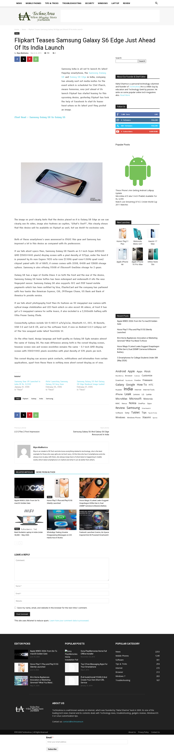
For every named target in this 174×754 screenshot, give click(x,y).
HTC (151, 384)
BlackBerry (119, 376)
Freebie (137, 380)
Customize (147, 375)
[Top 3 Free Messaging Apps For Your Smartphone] (72, 667)
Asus (147, 371)
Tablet (135, 412)
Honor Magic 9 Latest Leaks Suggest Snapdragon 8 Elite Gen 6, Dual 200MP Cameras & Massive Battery (93, 503)
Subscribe (153, 131)
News (19, 3)
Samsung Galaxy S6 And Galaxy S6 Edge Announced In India (91, 433)
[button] (156, 3)
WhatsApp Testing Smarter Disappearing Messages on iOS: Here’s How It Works (59, 535)
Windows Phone (134, 417)
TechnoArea (134, 86)
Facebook (129, 380)
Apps (139, 371)
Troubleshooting (71, 3)
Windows (103, 3)
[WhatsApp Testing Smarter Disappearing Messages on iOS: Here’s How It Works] (62, 520)
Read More (125, 95)
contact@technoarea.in (73, 721)
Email (49, 737)
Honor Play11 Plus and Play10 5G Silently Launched (134, 330)
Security (89, 3)
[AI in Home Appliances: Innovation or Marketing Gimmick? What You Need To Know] (21, 680)
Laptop (115, 3)
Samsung (49, 399)
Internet (138, 389)
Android (121, 371)
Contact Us (155, 732)
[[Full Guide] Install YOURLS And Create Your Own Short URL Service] (72, 680)
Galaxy (33, 399)
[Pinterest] (29, 59)
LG (143, 394)
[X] (23, 59)
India (41, 399)
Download (120, 380)
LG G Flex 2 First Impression (27, 431)
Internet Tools (149, 389)
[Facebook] (17, 59)
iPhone (119, 394)
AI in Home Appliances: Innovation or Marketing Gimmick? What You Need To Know (137, 339)
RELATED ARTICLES (24, 472)
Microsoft (135, 398)
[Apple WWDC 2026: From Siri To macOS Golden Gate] (29, 488)
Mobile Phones (33, 3)
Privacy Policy (143, 732)
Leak (128, 394)
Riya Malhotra (22, 53)
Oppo (149, 403)
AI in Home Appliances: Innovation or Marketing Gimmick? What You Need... (41, 680)
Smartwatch (146, 408)
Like (156, 114)
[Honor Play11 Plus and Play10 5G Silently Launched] (62, 488)
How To (142, 384)
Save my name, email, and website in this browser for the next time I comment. (52, 608)
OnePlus (141, 403)
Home (16, 29)
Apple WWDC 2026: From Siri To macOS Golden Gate (137, 322)
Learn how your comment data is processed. (69, 620)
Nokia (132, 403)
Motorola (148, 398)
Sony (127, 412)
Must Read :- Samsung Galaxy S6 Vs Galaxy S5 (39, 117)
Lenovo (136, 394)
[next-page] (20, 543)
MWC (118, 403)
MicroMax (121, 398)
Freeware (147, 380)
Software (119, 413)
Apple (131, 371)
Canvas (137, 376)
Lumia (148, 394)
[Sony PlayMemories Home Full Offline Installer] (72, 655)
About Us (132, 732)
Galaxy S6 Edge (78, 77)
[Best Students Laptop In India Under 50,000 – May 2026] (29, 520)
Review (126, 3)
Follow (154, 120)
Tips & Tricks (51, 3)
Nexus (124, 403)
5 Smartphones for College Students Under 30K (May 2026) (137, 359)
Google (130, 384)
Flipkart (25, 399)
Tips (144, 412)
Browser (128, 375)
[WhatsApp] (36, 59)
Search (119, 58)
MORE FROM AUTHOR (45, 472)
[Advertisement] (110, 16)
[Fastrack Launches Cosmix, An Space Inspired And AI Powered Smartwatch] (94, 520)
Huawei (119, 389)
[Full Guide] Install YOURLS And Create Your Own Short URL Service (94, 680)
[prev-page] (16, 543)
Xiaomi (146, 417)
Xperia (155, 418)
